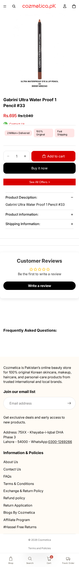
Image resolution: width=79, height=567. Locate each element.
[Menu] (5, 6)
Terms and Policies (39, 548)
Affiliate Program (16, 520)
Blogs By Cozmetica (19, 512)
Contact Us (12, 469)
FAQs (7, 476)
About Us (10, 462)
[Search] (14, 6)
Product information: (22, 214)
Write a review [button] (39, 286)
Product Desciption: (21, 197)
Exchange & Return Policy (23, 491)
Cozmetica (44, 539)
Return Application (17, 505)
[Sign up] (69, 403)
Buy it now (39, 168)
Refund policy (14, 498)
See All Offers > (39, 182)
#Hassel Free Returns (19, 527)
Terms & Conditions (18, 484)
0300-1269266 (60, 442)
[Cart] (74, 6)
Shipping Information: (22, 224)
